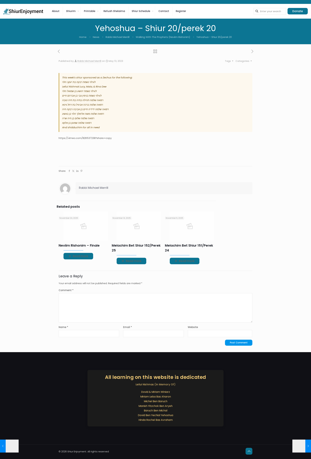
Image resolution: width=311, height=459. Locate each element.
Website (193, 327)
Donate (297, 11)
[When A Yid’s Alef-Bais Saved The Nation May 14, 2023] (301, 446)
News (96, 37)
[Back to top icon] (249, 451)
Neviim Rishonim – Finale (79, 245)
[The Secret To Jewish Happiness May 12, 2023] (9, 446)
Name (63, 327)
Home (82, 37)
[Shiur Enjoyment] (23, 11)
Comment (66, 290)
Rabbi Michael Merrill (117, 37)
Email (127, 327)
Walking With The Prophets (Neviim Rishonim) (163, 37)
